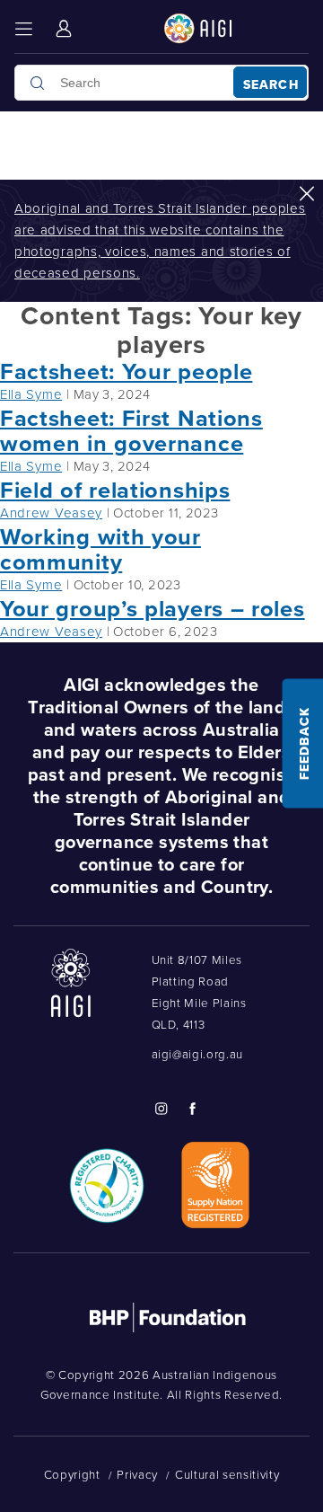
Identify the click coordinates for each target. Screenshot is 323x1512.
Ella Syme (31, 394)
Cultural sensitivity (227, 1474)
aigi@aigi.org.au (198, 1054)
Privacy (137, 1474)
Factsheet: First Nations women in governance (131, 430)
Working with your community (100, 549)
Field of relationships (115, 489)
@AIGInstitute (161, 1109)
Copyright (72, 1474)
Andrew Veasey (51, 512)
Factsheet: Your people (126, 371)
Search (271, 84)
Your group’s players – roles (152, 608)
